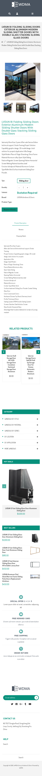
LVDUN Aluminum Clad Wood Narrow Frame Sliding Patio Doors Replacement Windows (12, 577)
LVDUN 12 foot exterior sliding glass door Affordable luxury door (10, 563)
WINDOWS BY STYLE (12, 419)
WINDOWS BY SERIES (12, 431)
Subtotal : (5, 192)
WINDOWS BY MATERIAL (13, 425)
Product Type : (7, 202)
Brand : (4, 197)
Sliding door (23, 181)
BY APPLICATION (10, 442)
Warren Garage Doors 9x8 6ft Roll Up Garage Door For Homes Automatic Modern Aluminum (31, 365)
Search (5, 744)
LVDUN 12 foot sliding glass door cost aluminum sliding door (12, 550)
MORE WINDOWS (10, 449)
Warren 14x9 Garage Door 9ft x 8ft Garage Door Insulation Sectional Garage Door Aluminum (11, 364)
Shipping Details (21, 236)
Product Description (20, 223)
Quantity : (5, 187)
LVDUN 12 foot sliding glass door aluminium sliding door (21, 509)
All (2, 42)
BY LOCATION (9, 437)
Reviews (21, 229)
